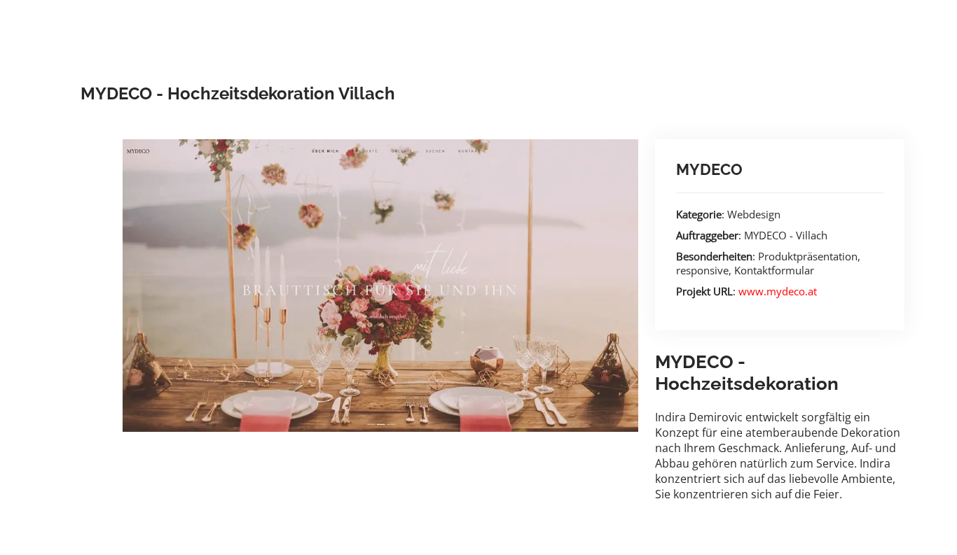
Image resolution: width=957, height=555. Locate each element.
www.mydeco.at (777, 291)
